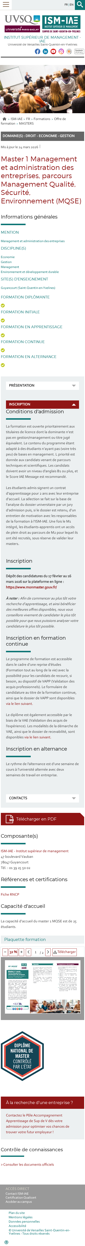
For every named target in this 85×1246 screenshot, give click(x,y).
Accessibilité (17, 1226)
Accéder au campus (19, 1202)
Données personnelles (24, 1221)
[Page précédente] (28, 952)
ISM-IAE (16, 119)
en (71, 4)
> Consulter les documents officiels (27, 1165)
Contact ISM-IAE (17, 1194)
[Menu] (6, 5)
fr (66, 4)
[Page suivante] (48, 952)
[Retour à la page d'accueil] (42, 24)
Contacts (18, 798)
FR (28, 119)
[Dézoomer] (5, 952)
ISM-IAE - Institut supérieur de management (34, 851)
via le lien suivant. (19, 704)
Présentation (21, 386)
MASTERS (26, 123)
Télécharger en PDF (36, 819)
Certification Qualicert (21, 1197)
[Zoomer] (21, 952)
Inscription (19, 404)
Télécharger (66, 952)
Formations (42, 119)
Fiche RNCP (10, 895)
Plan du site (17, 1213)
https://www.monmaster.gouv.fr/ (31, 587)
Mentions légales (21, 1217)
